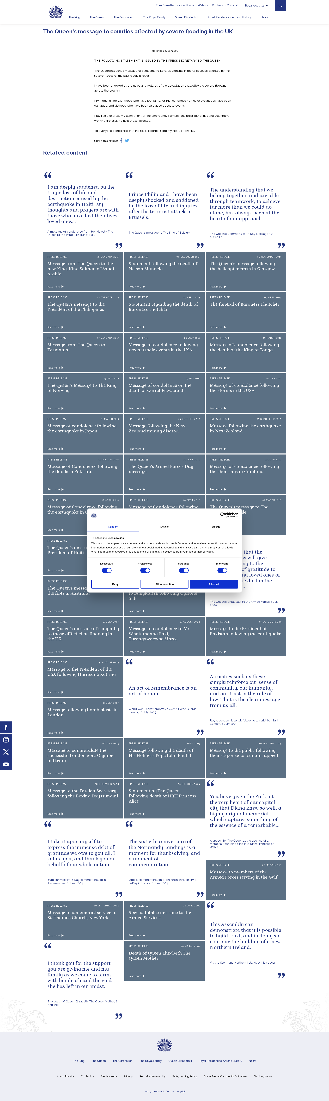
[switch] (145, 570)
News (264, 17)
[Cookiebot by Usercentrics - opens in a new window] (223, 515)
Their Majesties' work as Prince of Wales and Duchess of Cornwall (197, 5)
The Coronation (123, 17)
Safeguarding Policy (184, 1076)
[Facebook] (121, 140)
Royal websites (254, 5)
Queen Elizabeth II (186, 17)
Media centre (109, 1076)
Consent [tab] (113, 526)
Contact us (87, 1076)
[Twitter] (127, 140)
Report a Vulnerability (152, 1076)
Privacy (128, 1076)
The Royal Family (154, 17)
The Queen (97, 17)
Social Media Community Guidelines (225, 1076)
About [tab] (216, 526)
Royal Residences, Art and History (229, 17)
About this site (65, 1076)
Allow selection (164, 584)
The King (74, 17)
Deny (115, 584)
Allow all (214, 584)
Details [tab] (164, 526)
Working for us (263, 1076)
